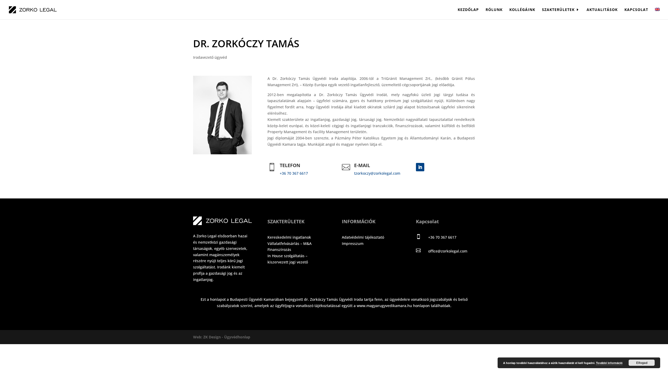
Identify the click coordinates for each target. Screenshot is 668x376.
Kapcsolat (636, 10)
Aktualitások (602, 10)
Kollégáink (522, 10)
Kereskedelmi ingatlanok (289, 237)
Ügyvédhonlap (237, 336)
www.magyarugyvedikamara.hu (384, 305)
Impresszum (352, 243)
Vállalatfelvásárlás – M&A (289, 243)
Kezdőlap (468, 10)
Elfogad (641, 362)
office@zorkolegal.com (447, 251)
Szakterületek (558, 10)
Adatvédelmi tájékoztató (363, 237)
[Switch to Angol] (657, 13)
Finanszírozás (279, 249)
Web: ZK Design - (208, 336)
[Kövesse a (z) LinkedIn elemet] (420, 167)
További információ (609, 363)
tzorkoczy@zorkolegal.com (377, 173)
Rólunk (494, 10)
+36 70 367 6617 (294, 173)
